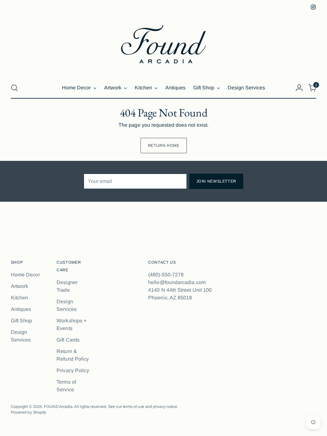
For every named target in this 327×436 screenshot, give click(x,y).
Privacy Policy (73, 370)
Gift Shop (21, 320)
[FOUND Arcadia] (163, 44)
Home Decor (25, 274)
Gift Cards (68, 339)
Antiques (21, 309)
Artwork (19, 286)
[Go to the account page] (299, 87)
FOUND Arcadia (58, 406)
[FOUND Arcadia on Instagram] (313, 7)
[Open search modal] (14, 87)
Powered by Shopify (28, 412)
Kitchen (19, 297)
